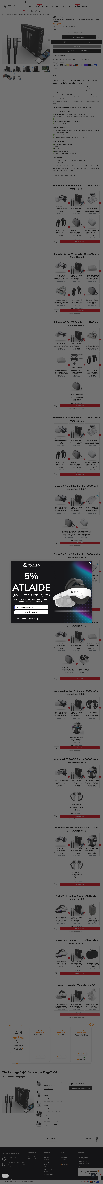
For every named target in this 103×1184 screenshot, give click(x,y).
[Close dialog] (90, 563)
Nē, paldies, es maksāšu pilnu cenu (31, 619)
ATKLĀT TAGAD (31, 612)
